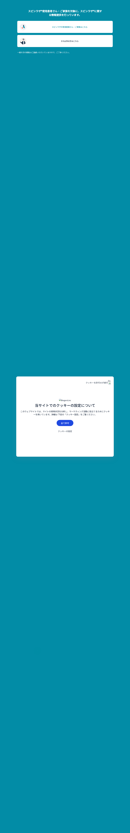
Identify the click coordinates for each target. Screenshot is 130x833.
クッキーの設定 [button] (65, 431)
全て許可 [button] (65, 423)
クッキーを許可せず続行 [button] (97, 382)
